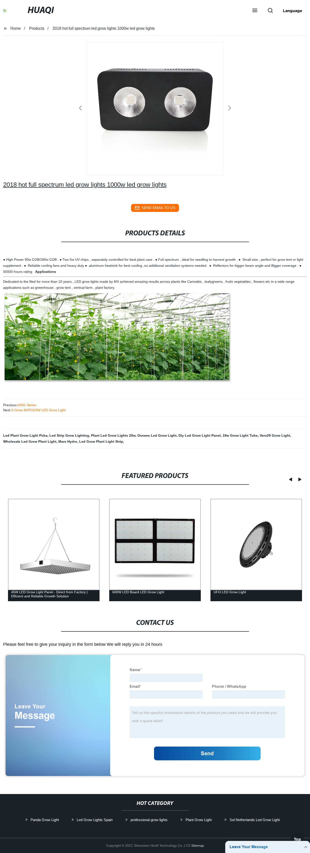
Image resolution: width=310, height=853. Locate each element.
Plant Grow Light (198, 820)
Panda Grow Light (44, 820)
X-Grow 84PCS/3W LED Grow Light (38, 410)
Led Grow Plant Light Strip (101, 441)
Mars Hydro (67, 441)
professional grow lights (148, 820)
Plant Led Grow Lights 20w (113, 435)
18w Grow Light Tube (240, 435)
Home (15, 28)
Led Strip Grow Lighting (69, 435)
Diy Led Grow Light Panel (199, 435)
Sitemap (197, 845)
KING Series (26, 405)
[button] (255, 10)
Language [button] (292, 10)
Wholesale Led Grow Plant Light (29, 441)
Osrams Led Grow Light (157, 435)
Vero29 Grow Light (275, 435)
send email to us (158, 208)
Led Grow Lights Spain (94, 820)
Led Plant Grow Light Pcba (25, 435)
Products (36, 28)
